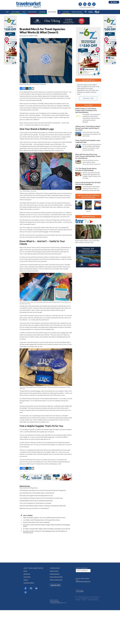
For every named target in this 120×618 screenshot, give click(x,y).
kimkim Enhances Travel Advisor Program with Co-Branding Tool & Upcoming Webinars (86, 110)
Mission (25, 571)
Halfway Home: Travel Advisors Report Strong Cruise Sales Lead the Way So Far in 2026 (87, 128)
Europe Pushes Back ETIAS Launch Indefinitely (36, 522)
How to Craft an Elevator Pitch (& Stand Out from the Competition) (87, 183)
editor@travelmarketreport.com (83, 581)
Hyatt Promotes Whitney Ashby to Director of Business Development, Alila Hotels (43, 506)
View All (88, 211)
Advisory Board (27, 576)
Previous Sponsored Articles (56, 576)
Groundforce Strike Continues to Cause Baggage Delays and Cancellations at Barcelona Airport (45, 531)
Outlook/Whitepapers (55, 574)
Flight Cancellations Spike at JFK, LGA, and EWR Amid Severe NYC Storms (44, 517)
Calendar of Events (54, 571)
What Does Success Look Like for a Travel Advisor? (34, 508)
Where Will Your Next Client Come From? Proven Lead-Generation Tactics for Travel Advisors (87, 156)
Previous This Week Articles (56, 579)
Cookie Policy (77, 599)
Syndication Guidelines (29, 582)
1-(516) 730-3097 (80, 591)
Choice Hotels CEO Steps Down (29, 488)
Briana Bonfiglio (24, 35)
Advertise (26, 579)
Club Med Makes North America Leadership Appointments (36, 500)
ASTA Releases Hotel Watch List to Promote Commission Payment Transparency (43, 490)
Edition (115, 2)
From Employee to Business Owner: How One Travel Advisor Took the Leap (41, 498)
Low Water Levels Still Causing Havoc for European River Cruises (41, 520)
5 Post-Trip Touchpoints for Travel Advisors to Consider (35, 503)
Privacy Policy (84, 599)
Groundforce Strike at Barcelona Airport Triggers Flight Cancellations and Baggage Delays (46, 525)
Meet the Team (27, 574)
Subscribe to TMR (88, 98)
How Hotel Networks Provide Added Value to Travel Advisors (37, 493)
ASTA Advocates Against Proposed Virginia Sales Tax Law (36, 495)
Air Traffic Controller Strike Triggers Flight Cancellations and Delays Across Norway (46, 529)
